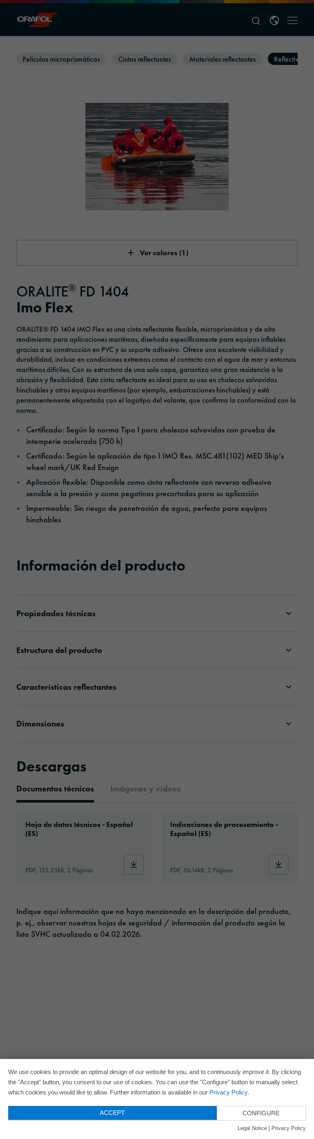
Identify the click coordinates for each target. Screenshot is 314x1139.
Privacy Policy (228, 1092)
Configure (261, 1113)
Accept (112, 1112)
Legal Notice (252, 1128)
